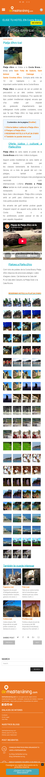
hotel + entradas (18, 699)
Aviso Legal (5, 717)
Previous (9, 642)
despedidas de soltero (31, 701)
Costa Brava (7, 39)
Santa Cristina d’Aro (12, 77)
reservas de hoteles (30, 699)
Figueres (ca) (8, 587)
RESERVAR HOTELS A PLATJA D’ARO (21, 133)
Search (37, 669)
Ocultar (32, 122)
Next (37, 642)
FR (20, 2)
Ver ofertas (36, 23)
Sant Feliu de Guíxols (25, 71)
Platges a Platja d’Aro (15, 130)
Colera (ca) (7, 619)
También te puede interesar (17, 136)
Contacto (4, 715)
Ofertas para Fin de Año (9, 733)
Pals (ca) (25, 587)
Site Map (5, 719)
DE (23, 2)
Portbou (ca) (27, 619)
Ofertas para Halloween (9, 735)
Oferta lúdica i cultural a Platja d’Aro (21, 127)
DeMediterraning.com (9, 730)
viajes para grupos (16, 701)
